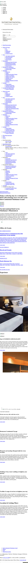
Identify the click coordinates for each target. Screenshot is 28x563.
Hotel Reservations (7, 45)
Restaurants (7, 51)
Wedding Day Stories (10, 76)
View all (2, 206)
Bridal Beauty (8, 79)
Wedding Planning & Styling (11, 80)
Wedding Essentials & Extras (11, 178)
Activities (5, 185)
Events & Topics (9, 53)
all (5, 48)
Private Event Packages (10, 68)
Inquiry (4, 137)
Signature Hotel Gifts (10, 86)
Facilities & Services (9, 85)
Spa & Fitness (8, 84)
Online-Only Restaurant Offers (12, 108)
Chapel (6, 73)
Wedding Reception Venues (11, 74)
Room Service (8, 59)
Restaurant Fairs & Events (11, 62)
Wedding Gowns (9, 78)
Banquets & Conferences (8, 67)
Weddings (7, 52)
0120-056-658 (8, 146)
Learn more (2, 350)
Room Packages (8, 57)
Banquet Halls (8, 69)
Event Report (8, 120)
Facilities (5, 83)
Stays (6, 49)
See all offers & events (5, 269)
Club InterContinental (10, 56)
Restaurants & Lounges (10, 63)
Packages (7, 81)
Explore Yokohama (9, 89)
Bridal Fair (7, 72)
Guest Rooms (8, 58)
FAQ (4, 136)
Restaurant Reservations (10, 64)
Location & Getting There (8, 87)
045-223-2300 (8, 141)
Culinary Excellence (9, 75)
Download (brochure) (7, 135)
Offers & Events (6, 47)
